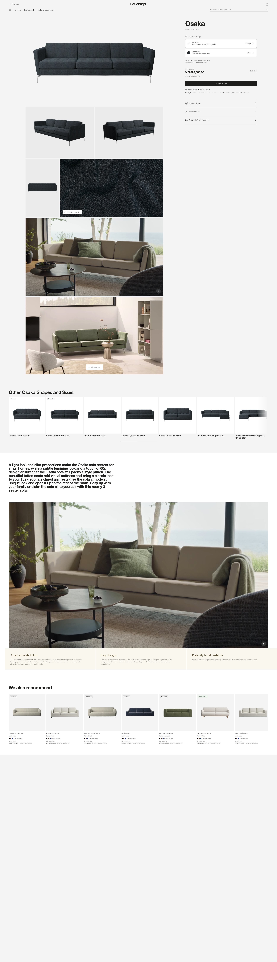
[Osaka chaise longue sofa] (215, 415)
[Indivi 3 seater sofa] (64, 712)
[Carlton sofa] (140, 712)
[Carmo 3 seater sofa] (177, 712)
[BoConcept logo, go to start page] (138, 4)
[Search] (267, 9)
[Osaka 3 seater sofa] (102, 415)
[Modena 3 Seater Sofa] (27, 712)
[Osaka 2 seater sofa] (27, 415)
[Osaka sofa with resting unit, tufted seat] (253, 415)
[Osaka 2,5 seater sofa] (64, 415)
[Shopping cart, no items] (267, 4)
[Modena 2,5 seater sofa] (102, 712)
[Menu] (9, 10)
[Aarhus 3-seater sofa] (215, 712)
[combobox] (239, 9)
